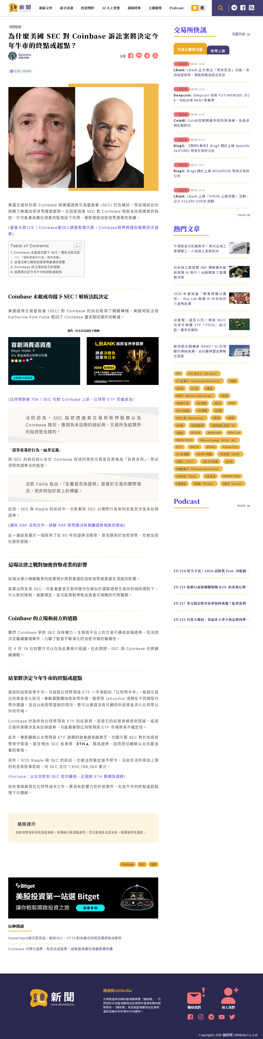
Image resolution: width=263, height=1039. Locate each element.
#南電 (218, 410)
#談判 (217, 403)
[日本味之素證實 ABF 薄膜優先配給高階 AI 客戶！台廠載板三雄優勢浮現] (239, 276)
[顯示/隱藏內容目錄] (75, 246)
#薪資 (224, 395)
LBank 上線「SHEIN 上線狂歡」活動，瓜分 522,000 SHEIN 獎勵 (212, 198)
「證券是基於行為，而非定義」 (41, 257)
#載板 (179, 432)
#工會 (194, 388)
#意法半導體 (210, 461)
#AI (178, 373)
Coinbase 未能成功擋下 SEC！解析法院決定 (47, 252)
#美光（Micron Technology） (194, 395)
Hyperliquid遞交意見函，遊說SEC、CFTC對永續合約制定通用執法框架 (65, 938)
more (242, 215)
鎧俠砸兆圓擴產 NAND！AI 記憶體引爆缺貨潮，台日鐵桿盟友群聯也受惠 (200, 351)
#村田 (229, 461)
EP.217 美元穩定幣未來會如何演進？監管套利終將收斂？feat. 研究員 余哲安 (212, 603)
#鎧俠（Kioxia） (233, 483)
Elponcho (24, 54)
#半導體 (202, 410)
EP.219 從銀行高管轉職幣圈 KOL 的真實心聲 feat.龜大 (212, 587)
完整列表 (238, 33)
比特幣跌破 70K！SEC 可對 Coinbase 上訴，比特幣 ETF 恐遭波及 (71, 399)
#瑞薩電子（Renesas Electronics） (198, 469)
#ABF (231, 403)
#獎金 (209, 388)
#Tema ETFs (230, 447)
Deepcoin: (183, 95)
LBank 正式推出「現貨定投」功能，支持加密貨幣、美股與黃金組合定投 (212, 72)
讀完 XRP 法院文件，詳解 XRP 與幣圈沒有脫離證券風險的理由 (67, 525)
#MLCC (194, 447)
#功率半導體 (204, 454)
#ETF (179, 447)
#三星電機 (182, 454)
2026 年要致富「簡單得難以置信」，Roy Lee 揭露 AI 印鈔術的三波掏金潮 (200, 298)
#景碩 (231, 418)
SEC (142, 864)
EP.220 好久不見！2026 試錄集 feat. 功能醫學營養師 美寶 (212, 570)
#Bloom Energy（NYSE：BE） (219, 440)
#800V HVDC (184, 440)
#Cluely (195, 432)
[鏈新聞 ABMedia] (19, 11)
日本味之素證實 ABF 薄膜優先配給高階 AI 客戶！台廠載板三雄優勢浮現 (200, 272)
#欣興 (179, 425)
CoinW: (180, 120)
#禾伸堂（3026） (187, 476)
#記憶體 (201, 403)
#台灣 (179, 388)
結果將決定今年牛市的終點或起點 (38, 272)
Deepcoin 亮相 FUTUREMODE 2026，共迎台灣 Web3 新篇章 (212, 97)
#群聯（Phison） (204, 483)
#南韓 (232, 381)
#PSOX (210, 447)
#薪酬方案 (182, 403)
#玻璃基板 (197, 425)
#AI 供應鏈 (183, 410)
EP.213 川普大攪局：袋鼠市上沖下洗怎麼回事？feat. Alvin (212, 619)
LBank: (180, 69)
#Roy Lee (234, 432)
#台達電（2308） (230, 454)
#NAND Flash (231, 476)
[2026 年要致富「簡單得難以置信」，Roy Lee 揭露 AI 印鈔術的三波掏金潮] (239, 302)
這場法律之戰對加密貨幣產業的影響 (39, 262)
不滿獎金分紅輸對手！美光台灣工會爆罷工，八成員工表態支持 (200, 248)
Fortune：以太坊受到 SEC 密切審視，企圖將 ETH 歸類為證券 (67, 776)
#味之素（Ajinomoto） (190, 418)
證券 (153, 864)
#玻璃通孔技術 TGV (223, 425)
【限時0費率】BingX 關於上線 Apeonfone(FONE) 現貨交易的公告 (212, 148)
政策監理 (15, 26)
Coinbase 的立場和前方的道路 (37, 267)
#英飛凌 (210, 476)
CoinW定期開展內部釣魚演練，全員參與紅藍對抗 (212, 123)
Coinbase (128, 864)
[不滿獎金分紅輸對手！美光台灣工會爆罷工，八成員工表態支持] (239, 252)
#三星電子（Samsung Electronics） (198, 381)
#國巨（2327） (185, 461)
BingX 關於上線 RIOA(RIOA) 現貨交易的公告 (212, 173)
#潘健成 (181, 483)
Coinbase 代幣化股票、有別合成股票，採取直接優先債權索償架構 (60, 949)
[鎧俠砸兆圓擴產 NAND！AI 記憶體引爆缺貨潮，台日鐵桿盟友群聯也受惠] (239, 355)
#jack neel (214, 432)
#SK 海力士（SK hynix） (203, 373)
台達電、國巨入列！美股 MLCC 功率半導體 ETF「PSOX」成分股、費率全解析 (200, 324)
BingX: (180, 145)
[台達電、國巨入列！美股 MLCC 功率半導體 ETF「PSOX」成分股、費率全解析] (239, 329)
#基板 (216, 418)
